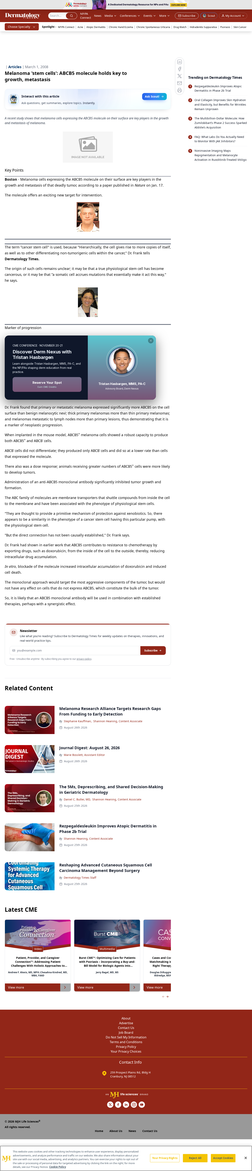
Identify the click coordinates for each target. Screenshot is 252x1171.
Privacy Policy (126, 1047)
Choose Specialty (19, 27)
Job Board (126, 1032)
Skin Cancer (239, 27)
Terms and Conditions (126, 1042)
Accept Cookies (223, 1158)
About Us (115, 1131)
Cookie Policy (57, 1167)
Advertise (126, 1023)
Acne (80, 27)
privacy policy (84, 659)
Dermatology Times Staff (80, 877)
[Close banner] (247, 5)
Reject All (195, 1158)
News (97, 16)
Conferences (128, 16)
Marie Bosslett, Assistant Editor (84, 755)
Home (99, 1131)
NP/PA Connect (85, 16)
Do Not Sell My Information (126, 1037)
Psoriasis (225, 27)
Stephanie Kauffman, (78, 721)
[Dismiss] (151, 340)
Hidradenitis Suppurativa (203, 27)
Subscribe (151, 650)
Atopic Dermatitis (96, 27)
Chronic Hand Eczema (121, 27)
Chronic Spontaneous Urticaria (153, 27)
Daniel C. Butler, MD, (77, 799)
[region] (126, 1158)
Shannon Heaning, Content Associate (117, 721)
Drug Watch (179, 27)
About (126, 1018)
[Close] (245, 1158)
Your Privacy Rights (164, 1158)
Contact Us (126, 1028)
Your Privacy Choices (126, 1051)
